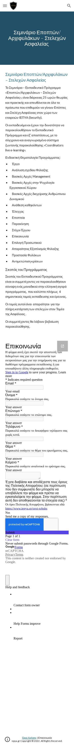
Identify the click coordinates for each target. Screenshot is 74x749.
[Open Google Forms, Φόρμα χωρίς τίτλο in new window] (62, 346)
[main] (37, 38)
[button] (5, 5)
